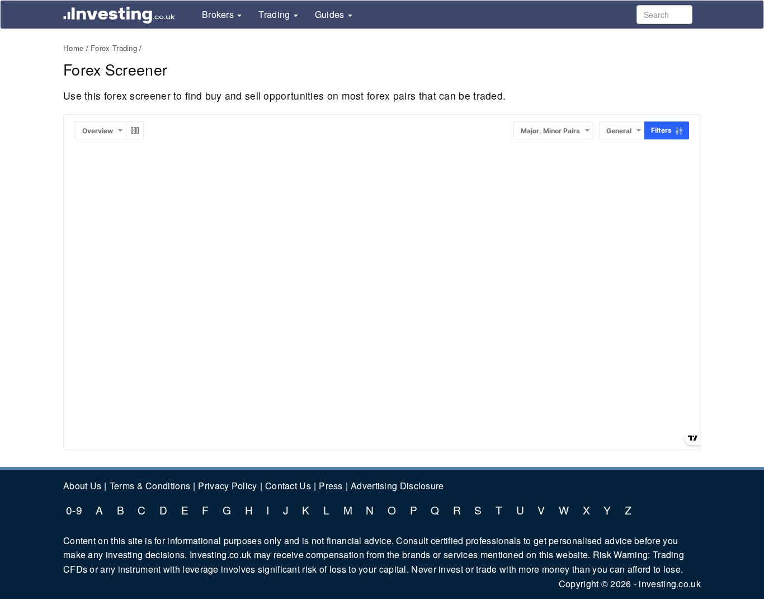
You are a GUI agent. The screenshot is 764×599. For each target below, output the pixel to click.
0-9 (74, 509)
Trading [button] (275, 15)
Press (331, 485)
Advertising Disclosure (397, 485)
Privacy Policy (227, 485)
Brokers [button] (219, 15)
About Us (82, 485)
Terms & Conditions (150, 485)
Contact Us (288, 485)
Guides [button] (331, 15)
